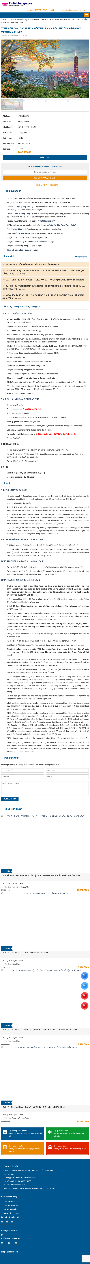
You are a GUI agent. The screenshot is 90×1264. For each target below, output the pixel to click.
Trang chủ (5, 19)
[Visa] (11, 1244)
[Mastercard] (18, 1244)
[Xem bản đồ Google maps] (13, 1192)
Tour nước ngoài (22, 19)
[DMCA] (4, 1235)
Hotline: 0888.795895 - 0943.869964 (39, 10)
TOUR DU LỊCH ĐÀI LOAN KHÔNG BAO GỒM (20, 399)
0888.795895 (52, 185)
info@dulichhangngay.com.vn (73, 10)
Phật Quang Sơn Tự (24, 207)
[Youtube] (8, 1223)
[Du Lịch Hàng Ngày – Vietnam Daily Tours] (16, 4)
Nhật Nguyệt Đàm (46, 221)
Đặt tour (45, 158)
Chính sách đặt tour (11, 1201)
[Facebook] (3, 1223)
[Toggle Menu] (86, 15)
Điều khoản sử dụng (11, 1213)
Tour (12, 19)
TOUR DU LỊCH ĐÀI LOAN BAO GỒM (16, 313)
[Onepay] (4, 1244)
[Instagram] (13, 1223)
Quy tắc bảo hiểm (10, 1209)
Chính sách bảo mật (11, 1205)
